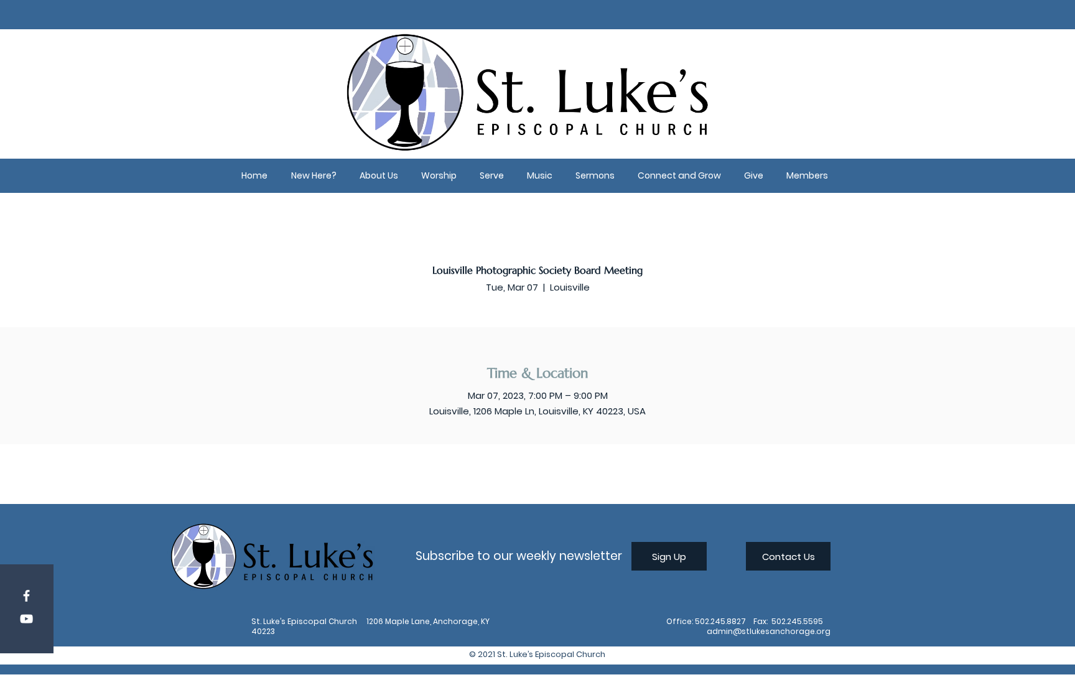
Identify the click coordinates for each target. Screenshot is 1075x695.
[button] (313, 176)
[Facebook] (26, 596)
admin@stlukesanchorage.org (769, 631)
